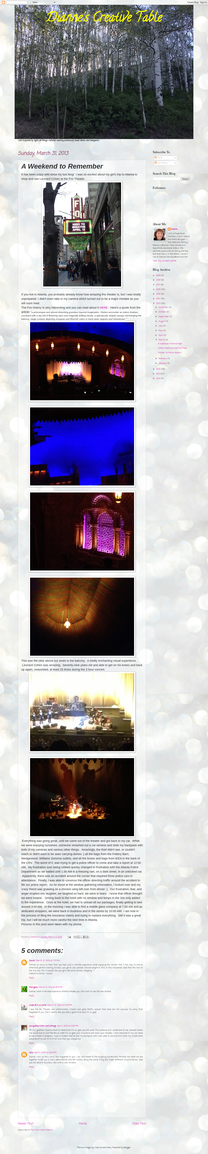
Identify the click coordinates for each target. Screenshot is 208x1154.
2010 (158, 378)
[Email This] (75, 937)
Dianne (174, 229)
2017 (158, 284)
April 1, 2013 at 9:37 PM (67, 1026)
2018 (158, 280)
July (161, 325)
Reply (31, 977)
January (163, 363)
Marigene (33, 987)
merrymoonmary (103, 1147)
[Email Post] (69, 937)
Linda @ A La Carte (37, 1005)
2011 (158, 373)
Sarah (32, 960)
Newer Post (25, 1123)
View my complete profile (164, 260)
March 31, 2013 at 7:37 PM (48, 960)
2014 (158, 298)
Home (83, 1123)
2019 (158, 275)
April (161, 335)
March (162, 339)
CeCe (31, 1052)
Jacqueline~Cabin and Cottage (42, 1026)
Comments (162, 163)
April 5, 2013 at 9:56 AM (45, 1052)
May (161, 330)
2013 (158, 303)
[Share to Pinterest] (87, 937)
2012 (158, 369)
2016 (158, 289)
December (164, 307)
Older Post (139, 1123)
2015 (158, 294)
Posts (159, 157)
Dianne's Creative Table (104, 18)
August (162, 321)
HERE (104, 307)
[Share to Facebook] (84, 937)
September (164, 316)
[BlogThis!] (78, 937)
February (163, 358)
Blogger (127, 1147)
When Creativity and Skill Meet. (172, 348)
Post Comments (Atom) (42, 1130)
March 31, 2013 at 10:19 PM (59, 1005)
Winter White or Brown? (170, 352)
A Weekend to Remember (170, 343)
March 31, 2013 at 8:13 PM (51, 987)
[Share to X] (81, 937)
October (162, 311)
